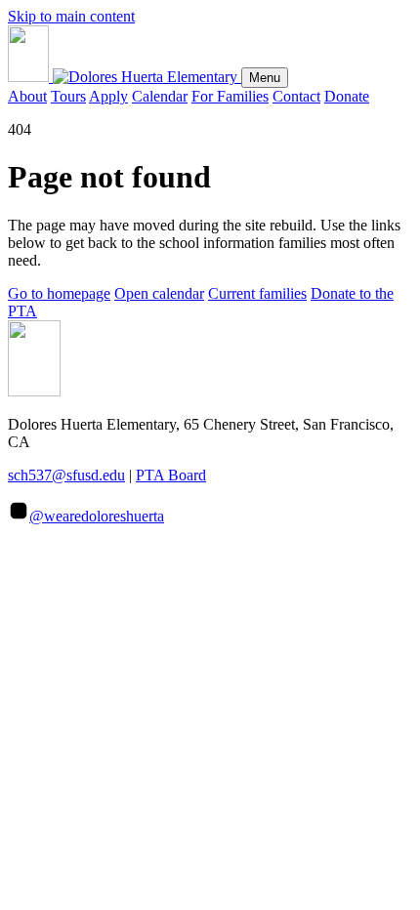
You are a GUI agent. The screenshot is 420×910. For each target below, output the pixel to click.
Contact (296, 96)
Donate (346, 96)
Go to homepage (59, 293)
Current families (257, 293)
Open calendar (159, 293)
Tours (68, 96)
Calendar (160, 96)
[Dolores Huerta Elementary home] (124, 76)
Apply (108, 96)
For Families (230, 96)
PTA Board (171, 475)
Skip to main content (71, 16)
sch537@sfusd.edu (66, 475)
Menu (264, 77)
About (27, 96)
